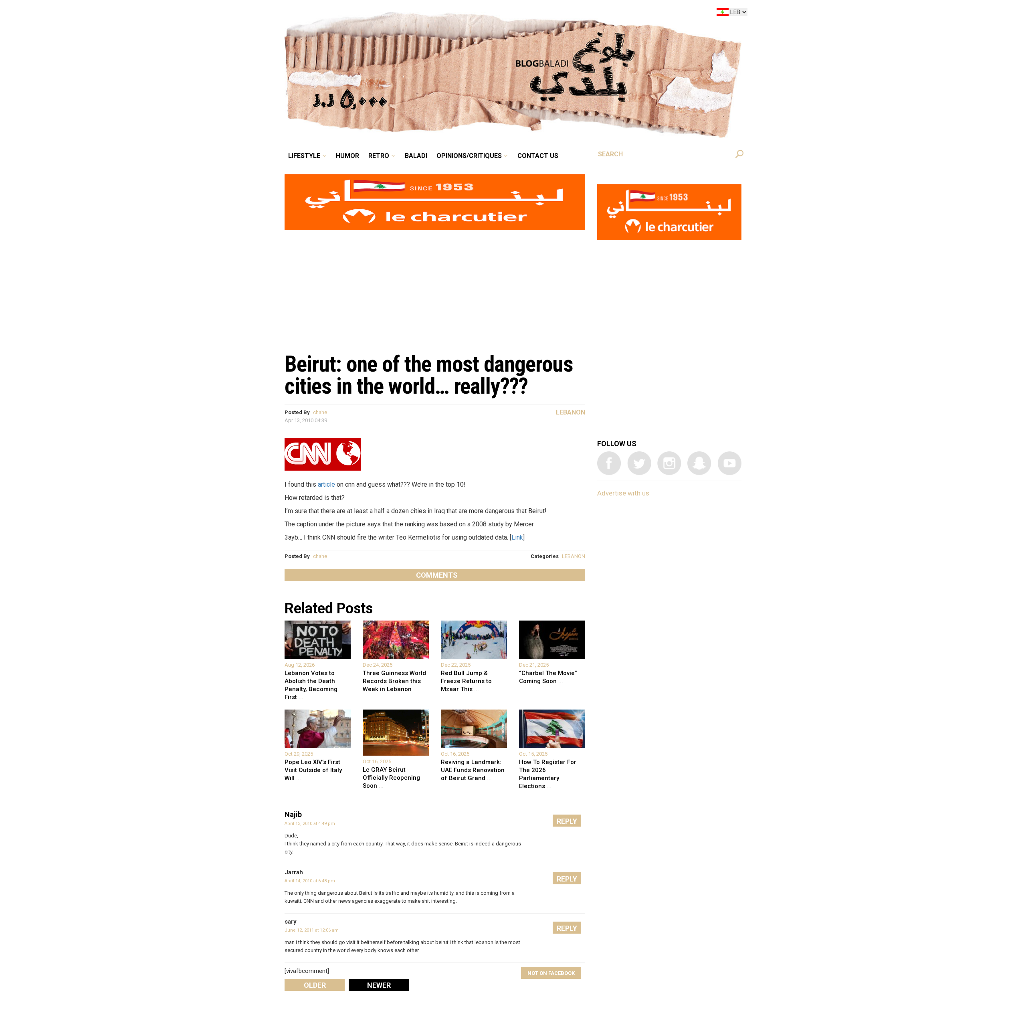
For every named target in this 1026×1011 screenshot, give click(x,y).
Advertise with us (623, 493)
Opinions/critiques (511, 13)
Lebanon (570, 412)
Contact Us (571, 13)
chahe (320, 412)
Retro (434, 13)
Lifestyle (371, 13)
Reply (567, 821)
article (326, 484)
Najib (293, 814)
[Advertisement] (435, 287)
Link (517, 537)
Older (315, 985)
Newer (379, 985)
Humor (408, 13)
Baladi (466, 13)
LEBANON (573, 556)
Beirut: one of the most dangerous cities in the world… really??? (429, 375)
